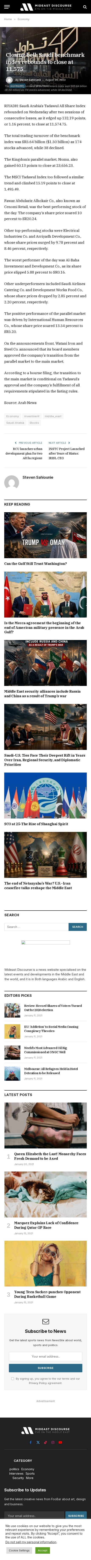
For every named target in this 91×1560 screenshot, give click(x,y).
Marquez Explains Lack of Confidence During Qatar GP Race (46, 1225)
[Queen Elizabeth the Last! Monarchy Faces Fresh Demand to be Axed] (45, 1125)
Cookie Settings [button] (19, 1550)
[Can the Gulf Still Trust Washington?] (45, 535)
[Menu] (7, 7)
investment (32, 416)
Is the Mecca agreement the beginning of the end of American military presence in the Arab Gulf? (44, 627)
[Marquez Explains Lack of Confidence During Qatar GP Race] (45, 1194)
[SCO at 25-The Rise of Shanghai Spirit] (45, 795)
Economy (12, 416)
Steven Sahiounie (30, 79)
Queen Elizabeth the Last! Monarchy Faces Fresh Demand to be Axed (50, 1156)
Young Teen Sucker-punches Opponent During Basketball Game (47, 1294)
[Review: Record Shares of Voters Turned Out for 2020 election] (12, 1010)
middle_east (53, 416)
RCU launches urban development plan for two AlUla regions (24, 453)
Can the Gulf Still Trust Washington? (35, 564)
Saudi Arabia (15, 422)
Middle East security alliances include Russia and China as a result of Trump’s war (42, 693)
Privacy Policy (38, 1383)
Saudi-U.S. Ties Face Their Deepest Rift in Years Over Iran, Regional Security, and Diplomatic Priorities (44, 760)
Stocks (34, 422)
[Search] (84, 7)
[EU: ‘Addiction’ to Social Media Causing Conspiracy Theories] (12, 1031)
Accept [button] (42, 1550)
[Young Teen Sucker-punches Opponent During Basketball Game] (45, 1264)
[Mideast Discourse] (45, 7)
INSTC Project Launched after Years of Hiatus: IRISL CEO (67, 453)
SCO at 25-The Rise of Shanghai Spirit (36, 824)
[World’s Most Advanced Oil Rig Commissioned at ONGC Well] (12, 1052)
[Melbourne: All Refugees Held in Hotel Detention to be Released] (12, 1073)
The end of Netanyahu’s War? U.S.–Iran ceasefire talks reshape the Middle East (38, 885)
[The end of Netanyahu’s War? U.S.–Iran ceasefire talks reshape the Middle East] (45, 855)
